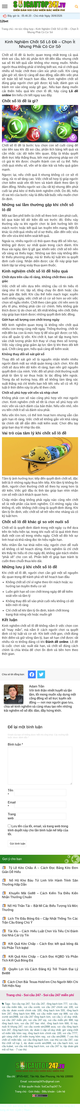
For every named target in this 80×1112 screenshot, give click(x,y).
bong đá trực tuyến (10, 1110)
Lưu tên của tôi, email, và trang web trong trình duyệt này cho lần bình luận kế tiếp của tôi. (38, 830)
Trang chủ (7, 29)
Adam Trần (36, 686)
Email (11, 804)
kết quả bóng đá (17, 1105)
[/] (39, 10)
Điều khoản (48, 1091)
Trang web (11, 816)
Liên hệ (61, 1091)
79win (26, 1110)
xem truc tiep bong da (61, 1105)
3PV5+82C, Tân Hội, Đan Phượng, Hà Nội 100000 (44, 1076)
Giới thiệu (34, 1091)
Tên (10, 792)
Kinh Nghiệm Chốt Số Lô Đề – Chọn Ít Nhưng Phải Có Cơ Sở (40, 44)
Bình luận (15, 744)
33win (32, 1105)
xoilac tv (42, 1105)
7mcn (3, 1105)
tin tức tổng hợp (24, 29)
